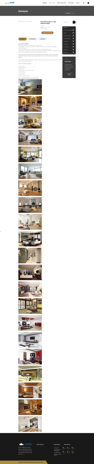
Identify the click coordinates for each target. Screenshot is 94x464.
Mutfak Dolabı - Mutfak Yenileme (68, 30)
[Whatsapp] (75, 462)
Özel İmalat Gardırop (57, 452)
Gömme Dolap (68, 44)
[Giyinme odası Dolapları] (65, 449)
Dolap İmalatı (68, 52)
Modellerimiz (71, 2)
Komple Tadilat (47, 27)
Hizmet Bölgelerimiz (61, 2)
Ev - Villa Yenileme (68, 46)
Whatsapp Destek (69, 74)
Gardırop (68, 32)
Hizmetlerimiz (52, 2)
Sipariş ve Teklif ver (47, 32)
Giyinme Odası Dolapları (68, 38)
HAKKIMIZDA (44, 2)
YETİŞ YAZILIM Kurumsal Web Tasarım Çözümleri (34, 462)
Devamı (23, 454)
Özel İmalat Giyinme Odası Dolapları (57, 450)
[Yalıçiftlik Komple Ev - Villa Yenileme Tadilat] (28, 21)
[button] (19, 21)
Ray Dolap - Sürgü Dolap (68, 35)
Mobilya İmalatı (68, 41)
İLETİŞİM (77, 2)
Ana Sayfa (68, 13)
